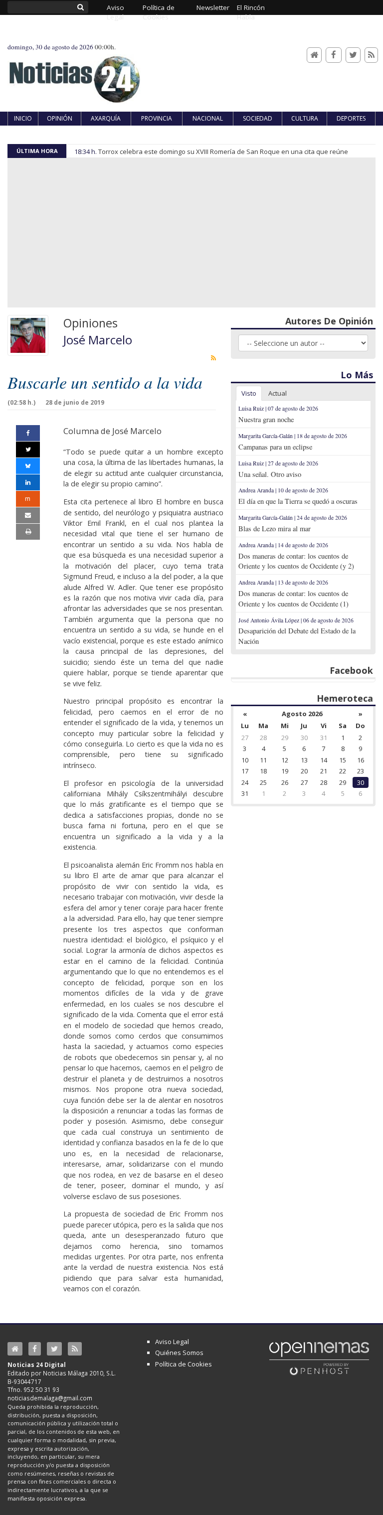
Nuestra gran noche (266, 419)
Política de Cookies (183, 1364)
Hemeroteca (345, 698)
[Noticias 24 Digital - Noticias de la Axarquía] (74, 74)
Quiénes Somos (179, 1352)
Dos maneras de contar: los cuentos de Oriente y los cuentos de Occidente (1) (293, 598)
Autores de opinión (329, 321)
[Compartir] (28, 433)
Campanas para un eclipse (275, 447)
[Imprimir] (28, 532)
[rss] (213, 357)
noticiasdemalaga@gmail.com (49, 1398)
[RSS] (371, 55)
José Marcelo (97, 340)
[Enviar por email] (28, 515)
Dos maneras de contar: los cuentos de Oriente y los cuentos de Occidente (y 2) (296, 561)
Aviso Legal (172, 1341)
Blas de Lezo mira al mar (274, 528)
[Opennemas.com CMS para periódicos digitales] (319, 1358)
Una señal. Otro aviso (269, 474)
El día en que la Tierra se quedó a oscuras (298, 501)
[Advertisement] (191, 233)
